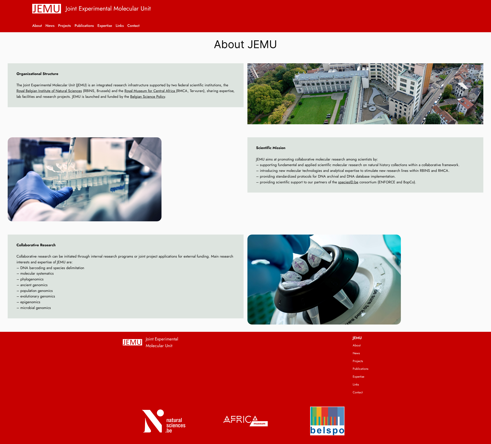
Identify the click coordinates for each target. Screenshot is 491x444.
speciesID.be (348, 182)
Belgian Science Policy (147, 96)
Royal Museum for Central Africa (150, 90)
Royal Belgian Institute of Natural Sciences (49, 90)
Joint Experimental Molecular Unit (108, 8)
